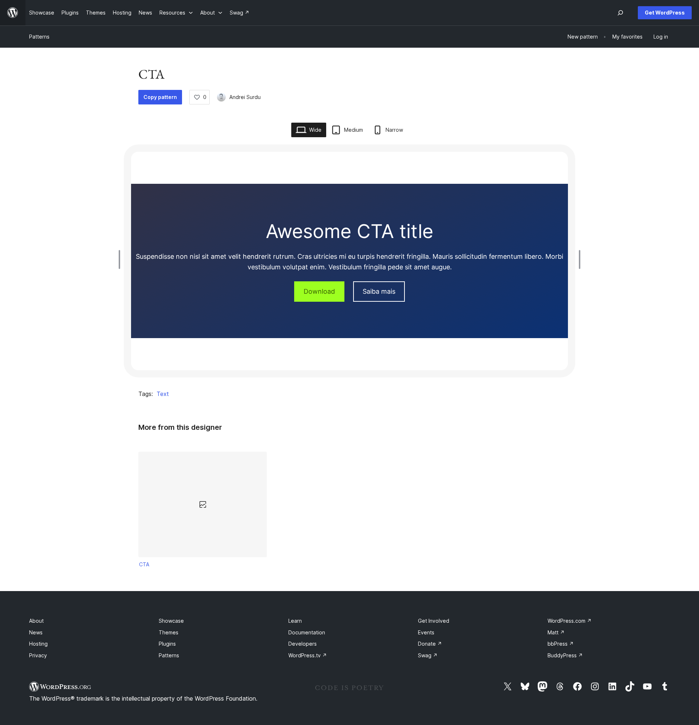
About (36, 621)
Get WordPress (665, 12)
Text (163, 393)
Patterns (39, 36)
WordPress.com (570, 621)
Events (426, 632)
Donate (430, 644)
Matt (556, 632)
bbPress (561, 644)
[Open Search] (620, 12)
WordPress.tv (307, 655)
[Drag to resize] (121, 259)
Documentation (306, 632)
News (36, 632)
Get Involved (433, 621)
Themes (168, 632)
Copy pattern (160, 97)
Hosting (38, 644)
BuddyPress (565, 655)
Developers (302, 644)
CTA (144, 564)
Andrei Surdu (245, 97)
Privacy (38, 655)
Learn (295, 621)
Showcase (171, 621)
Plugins (167, 644)
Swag (428, 655)
